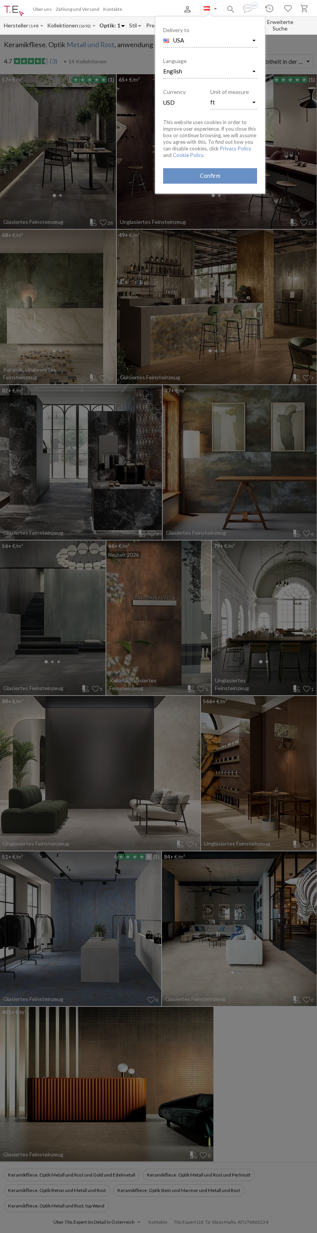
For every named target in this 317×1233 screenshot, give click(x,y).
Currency (174, 92)
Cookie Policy (188, 155)
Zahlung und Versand (77, 9)
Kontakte (112, 9)
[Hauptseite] (14, 11)
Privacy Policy (235, 148)
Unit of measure (229, 92)
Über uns (42, 9)
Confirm (210, 175)
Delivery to (176, 30)
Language (175, 61)
